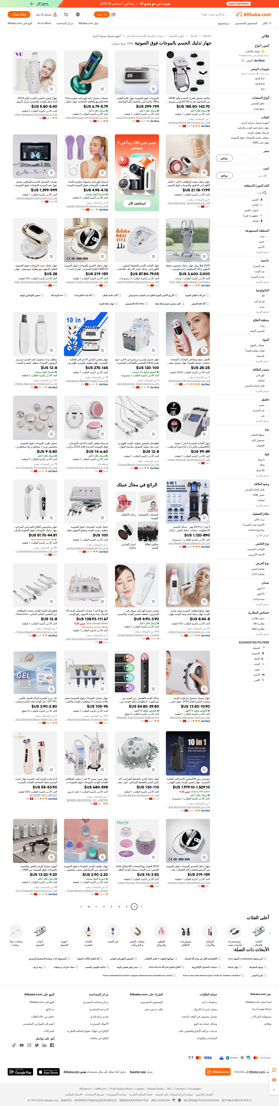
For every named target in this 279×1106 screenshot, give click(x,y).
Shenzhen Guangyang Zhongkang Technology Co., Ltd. (137, 117)
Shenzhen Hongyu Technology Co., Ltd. (86, 467)
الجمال (193, 35)
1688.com (100, 1088)
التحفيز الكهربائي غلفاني (121, 958)
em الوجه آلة (57, 295)
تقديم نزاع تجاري (99, 1016)
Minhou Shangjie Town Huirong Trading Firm (137, 717)
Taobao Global (155, 1088)
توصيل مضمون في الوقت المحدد (199, 1016)
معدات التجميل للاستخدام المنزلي (144, 35)
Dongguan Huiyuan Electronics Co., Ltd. (86, 206)
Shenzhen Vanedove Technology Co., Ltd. (35, 114)
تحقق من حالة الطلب (42, 1016)
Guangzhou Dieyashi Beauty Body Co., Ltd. (35, 719)
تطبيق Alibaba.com (75, 1071)
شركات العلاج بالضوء (195, 295)
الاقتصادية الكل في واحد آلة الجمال (200, 958)
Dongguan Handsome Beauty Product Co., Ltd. (86, 380)
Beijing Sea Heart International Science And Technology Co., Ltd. (188, 806)
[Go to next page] (81, 906)
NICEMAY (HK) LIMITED (43, 795)
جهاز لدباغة (233, 967)
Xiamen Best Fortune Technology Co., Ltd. (188, 631)
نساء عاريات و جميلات (63, 967)
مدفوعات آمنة (209, 1002)
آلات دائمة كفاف (109, 295)
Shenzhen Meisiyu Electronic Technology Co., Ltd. (86, 117)
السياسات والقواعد (207, 1038)
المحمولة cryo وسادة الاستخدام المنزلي (47, 958)
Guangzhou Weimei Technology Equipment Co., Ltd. (86, 638)
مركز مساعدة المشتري (96, 1002)
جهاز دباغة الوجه (106, 303)
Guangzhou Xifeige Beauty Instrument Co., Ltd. (35, 198)
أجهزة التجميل (176, 35)
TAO (169, 1088)
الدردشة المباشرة (99, 1009)
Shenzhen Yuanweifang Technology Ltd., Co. (35, 551)
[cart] (65, 15)
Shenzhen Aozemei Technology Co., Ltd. (188, 459)
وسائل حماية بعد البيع (205, 1023)
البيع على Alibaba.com (42, 1002)
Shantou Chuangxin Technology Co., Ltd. (35, 467)
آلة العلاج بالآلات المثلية (88, 958)
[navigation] (242, 472)
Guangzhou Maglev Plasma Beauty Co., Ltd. (188, 543)
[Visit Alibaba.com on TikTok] (14, 1045)
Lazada (140, 1088)
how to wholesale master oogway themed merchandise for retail (137, 975)
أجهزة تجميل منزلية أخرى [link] (107, 35)
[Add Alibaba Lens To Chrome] (218, 1072)
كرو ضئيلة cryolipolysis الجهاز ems (245, 958)
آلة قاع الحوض (198, 303)
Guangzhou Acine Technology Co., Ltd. (188, 122)
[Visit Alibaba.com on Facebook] (52, 1045)
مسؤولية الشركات (261, 1016)
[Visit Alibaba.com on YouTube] (21, 1045)
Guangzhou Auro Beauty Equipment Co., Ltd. (86, 548)
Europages (194, 1088)
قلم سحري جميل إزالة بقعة (167, 303)
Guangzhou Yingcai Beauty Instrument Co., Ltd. (137, 464)
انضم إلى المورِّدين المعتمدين (38, 1023)
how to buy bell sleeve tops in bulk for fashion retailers (211, 975)
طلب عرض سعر (154, 1009)
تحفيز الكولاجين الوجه (30, 295)
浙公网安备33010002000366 (201, 1100)
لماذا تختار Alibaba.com (258, 1002)
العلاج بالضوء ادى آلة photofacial (165, 967)
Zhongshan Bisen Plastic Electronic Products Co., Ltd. (35, 383)
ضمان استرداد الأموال (205, 1009)
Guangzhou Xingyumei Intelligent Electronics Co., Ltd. (137, 281)
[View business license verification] (174, 1100)
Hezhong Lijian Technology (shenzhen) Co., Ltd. (35, 281)
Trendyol (180, 1088)
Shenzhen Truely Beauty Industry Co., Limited (137, 634)
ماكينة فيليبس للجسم (95, 967)
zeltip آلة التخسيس (134, 303)
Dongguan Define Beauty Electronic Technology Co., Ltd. (188, 202)
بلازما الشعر (257, 975)
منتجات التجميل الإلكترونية (204, 967)
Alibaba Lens (257, 1071)
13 (88, 906)
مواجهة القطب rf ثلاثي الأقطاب (158, 958)
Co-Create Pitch (261, 1009)
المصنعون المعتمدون (151, 1002)
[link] (274, 1070)
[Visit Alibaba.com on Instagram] (29, 1045)
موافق (224, 158)
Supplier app (138, 1071)
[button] (113, 14)
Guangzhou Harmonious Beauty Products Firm (86, 719)
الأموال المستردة (99, 1023)
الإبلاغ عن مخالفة (99, 1038)
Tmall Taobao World (121, 1088)
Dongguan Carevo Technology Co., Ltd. (86, 281)
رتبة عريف (37, 967)
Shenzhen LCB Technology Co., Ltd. (189, 380)
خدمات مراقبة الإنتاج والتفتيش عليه (198, 1030)
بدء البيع (50, 1009)
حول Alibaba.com (260, 994)
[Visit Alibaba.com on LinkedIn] (44, 1045)
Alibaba (207, 35)
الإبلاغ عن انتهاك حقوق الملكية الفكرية (88, 1030)
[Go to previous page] (141, 906)
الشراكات (49, 1030)
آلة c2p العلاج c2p (82, 295)
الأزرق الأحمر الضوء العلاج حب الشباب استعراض (151, 295)
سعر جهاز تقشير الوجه (127, 967)
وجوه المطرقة (256, 967)
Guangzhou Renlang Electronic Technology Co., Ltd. (137, 383)
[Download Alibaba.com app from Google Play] (20, 1072)
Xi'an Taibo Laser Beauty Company (189, 281)
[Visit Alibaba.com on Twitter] (37, 1045)
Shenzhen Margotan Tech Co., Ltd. (190, 717)
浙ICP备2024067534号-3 (236, 1100)
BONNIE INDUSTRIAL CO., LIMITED (87, 800)
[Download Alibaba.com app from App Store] (48, 1072)
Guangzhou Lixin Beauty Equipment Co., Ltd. (137, 795)
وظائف (267, 1023)
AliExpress (85, 1088)
